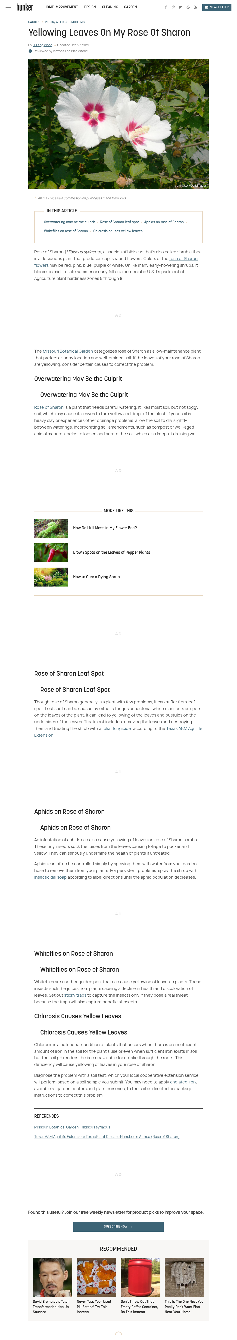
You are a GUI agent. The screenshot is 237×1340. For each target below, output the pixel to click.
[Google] (188, 7)
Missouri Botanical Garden (68, 351)
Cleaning (110, 7)
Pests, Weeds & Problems (65, 22)
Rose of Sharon (49, 407)
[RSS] (196, 7)
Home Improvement (61, 7)
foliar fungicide (116, 729)
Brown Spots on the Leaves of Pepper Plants (111, 553)
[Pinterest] (173, 7)
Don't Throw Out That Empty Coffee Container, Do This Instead (139, 1307)
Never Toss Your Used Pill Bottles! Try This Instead (94, 1307)
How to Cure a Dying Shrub (96, 577)
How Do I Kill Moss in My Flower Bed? (105, 528)
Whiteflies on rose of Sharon (66, 231)
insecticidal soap (50, 877)
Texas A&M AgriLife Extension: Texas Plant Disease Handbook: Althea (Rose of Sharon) (107, 1137)
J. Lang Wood (42, 45)
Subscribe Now (116, 1226)
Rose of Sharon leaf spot (119, 222)
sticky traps (75, 995)
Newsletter (219, 7)
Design (90, 7)
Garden (130, 7)
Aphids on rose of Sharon (164, 222)
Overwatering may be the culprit (69, 222)
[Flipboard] (181, 7)
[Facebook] (166, 7)
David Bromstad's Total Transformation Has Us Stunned (51, 1307)
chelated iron (183, 1082)
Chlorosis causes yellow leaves (118, 231)
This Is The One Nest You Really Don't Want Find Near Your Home (184, 1307)
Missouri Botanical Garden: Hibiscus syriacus (72, 1127)
